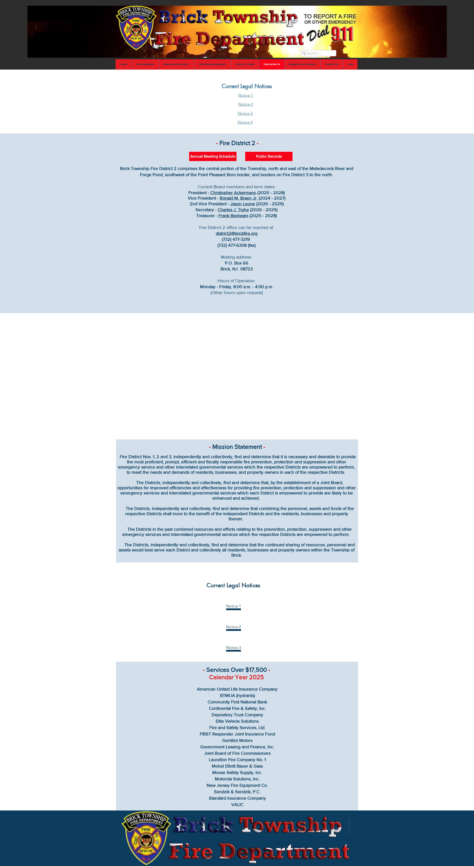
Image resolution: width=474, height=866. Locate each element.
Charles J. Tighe (233, 209)
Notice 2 (245, 104)
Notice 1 (245, 95)
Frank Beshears (233, 215)
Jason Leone (242, 203)
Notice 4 (245, 122)
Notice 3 (245, 113)
